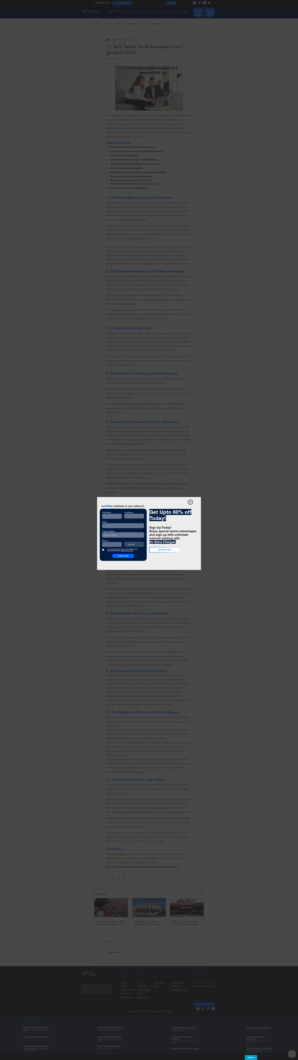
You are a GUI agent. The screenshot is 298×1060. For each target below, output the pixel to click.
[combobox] (123, 535)
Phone (104, 541)
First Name (106, 512)
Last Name (128, 512)
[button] (190, 502)
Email (104, 522)
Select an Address (108, 531)
